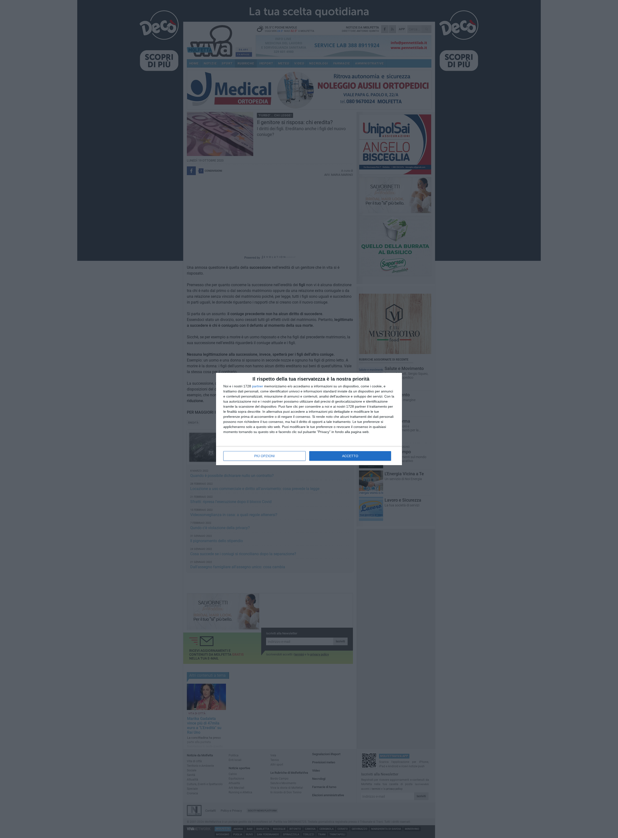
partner (257, 386)
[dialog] (309, 419)
